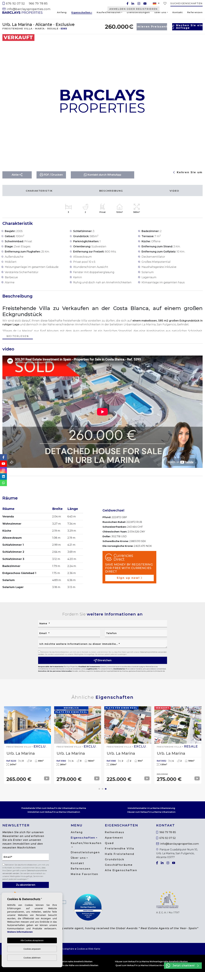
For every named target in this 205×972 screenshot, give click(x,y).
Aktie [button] (15, 174)
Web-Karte (94, 948)
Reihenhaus (114, 832)
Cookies (81, 948)
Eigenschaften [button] (81, 13)
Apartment (114, 837)
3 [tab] (106, 789)
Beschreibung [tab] (111, 190)
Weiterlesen (17, 336)
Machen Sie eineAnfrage (189, 26)
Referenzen (195, 12)
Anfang (62, 12)
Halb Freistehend (119, 854)
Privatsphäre (67, 948)
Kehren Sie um (189, 172)
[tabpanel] (177, 745)
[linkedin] (132, 3)
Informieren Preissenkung (152, 26)
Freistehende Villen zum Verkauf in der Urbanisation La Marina (53, 808)
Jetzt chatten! (184, 965)
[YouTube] (145, 3)
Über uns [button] (160, 12)
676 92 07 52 (15, 3)
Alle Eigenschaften (121, 870)
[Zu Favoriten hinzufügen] (194, 39)
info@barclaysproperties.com (28, 9)
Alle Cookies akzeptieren (32, 940)
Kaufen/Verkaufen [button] (109, 12)
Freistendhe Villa (119, 848)
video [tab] (174, 190)
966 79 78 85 (38, 3)
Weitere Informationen (20, 931)
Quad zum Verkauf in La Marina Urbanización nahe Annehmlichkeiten (151, 965)
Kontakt (177, 12)
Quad (109, 843)
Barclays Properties (22, 12)
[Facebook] (127, 3)
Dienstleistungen (138, 12)
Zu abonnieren (25, 884)
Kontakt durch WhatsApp (104, 174)
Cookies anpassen (32, 948)
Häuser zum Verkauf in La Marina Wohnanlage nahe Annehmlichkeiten (151, 961)
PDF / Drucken (53, 174)
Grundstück (114, 859)
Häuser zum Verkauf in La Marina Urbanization (151, 812)
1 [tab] (99, 789)
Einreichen (104, 660)
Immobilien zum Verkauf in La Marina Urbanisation (54, 812)
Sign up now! (128, 577)
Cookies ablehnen (32, 957)
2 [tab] (102, 789)
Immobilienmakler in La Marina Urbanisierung (151, 808)
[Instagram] (138, 3)
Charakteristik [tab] (39, 190)
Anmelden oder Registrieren (133, 9)
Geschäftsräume (119, 864)
